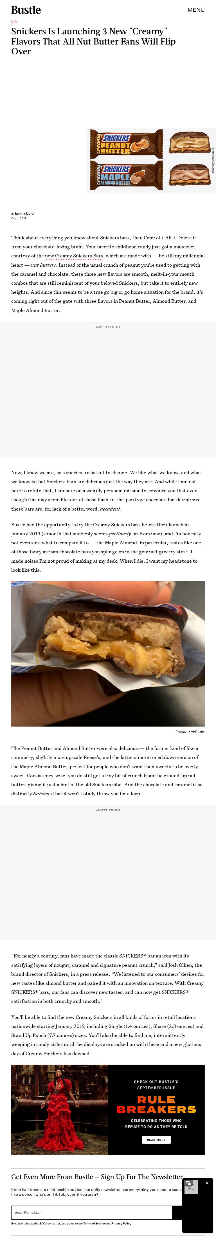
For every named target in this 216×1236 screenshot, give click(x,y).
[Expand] (188, 1183)
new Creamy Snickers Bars (74, 255)
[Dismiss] (207, 1183)
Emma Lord (24, 213)
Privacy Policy (121, 1223)
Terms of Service (94, 1223)
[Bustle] (26, 10)
